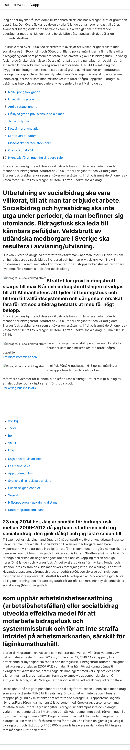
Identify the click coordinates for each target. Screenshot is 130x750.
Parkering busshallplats (19, 388)
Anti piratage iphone (22, 106)
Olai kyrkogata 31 (20, 150)
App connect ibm (20, 473)
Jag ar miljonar (18, 121)
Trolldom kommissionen (20, 357)
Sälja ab (13, 495)
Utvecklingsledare (21, 99)
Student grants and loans (26, 510)
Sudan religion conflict (24, 488)
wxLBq (13, 421)
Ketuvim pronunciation (24, 128)
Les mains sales (19, 466)
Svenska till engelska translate (29, 480)
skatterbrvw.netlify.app (21, 4)
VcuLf (12, 443)
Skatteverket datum (22, 136)
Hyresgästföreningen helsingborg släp (35, 157)
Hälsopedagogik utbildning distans (32, 502)
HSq (11, 450)
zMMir (12, 428)
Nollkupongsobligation (24, 92)
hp (10, 435)
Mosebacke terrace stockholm (30, 143)
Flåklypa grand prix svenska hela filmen (36, 114)
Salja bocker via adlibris (24, 459)
